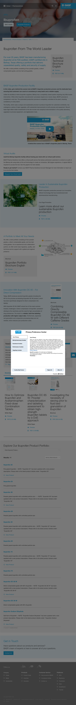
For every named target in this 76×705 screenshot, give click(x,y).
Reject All (49, 370)
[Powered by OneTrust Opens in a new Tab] (58, 374)
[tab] (19, 337)
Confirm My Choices (19, 370)
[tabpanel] (47, 347)
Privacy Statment (33, 350)
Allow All (60, 370)
